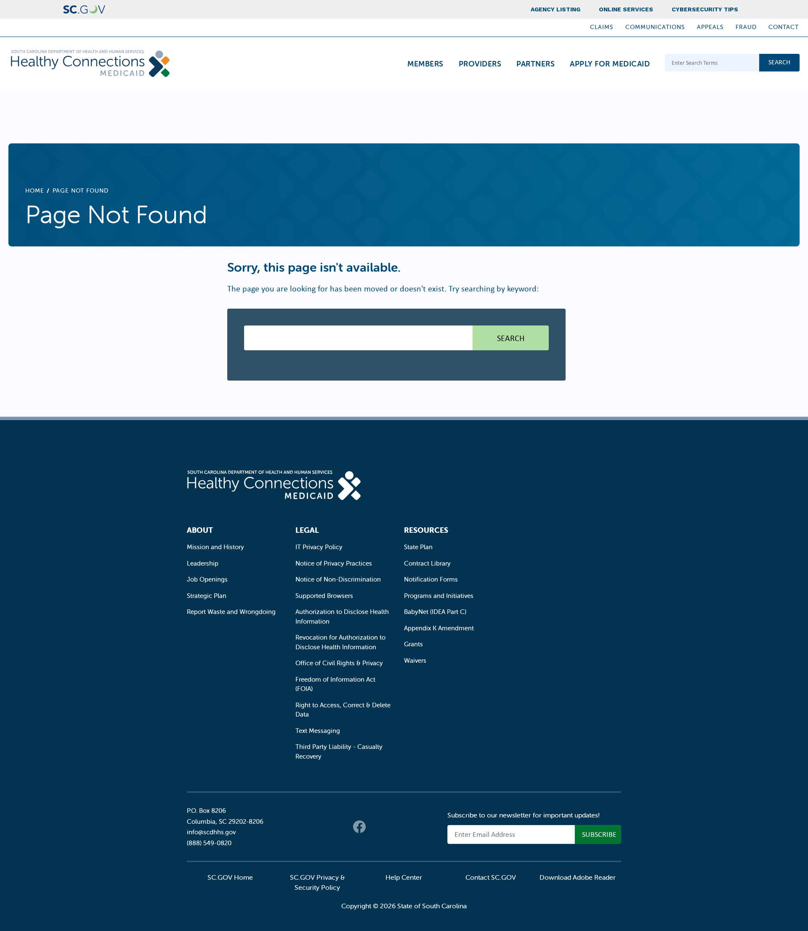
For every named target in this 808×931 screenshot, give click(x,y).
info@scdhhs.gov (211, 832)
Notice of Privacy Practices (333, 563)
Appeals (710, 27)
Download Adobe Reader (578, 877)
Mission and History (215, 547)
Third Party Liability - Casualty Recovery (339, 751)
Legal (307, 530)
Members (425, 64)
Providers (480, 64)
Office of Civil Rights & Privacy (339, 663)
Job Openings (207, 579)
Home (34, 190)
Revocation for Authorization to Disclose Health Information (340, 642)
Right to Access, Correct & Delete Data (343, 710)
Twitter (376, 826)
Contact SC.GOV (490, 877)
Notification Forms (431, 579)
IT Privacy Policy (319, 547)
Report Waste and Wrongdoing (231, 612)
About (200, 530)
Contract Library (427, 563)
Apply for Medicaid (610, 64)
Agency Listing (555, 9)
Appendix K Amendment (439, 628)
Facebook (359, 826)
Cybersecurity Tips (705, 9)
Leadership (202, 563)
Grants (413, 644)
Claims (602, 27)
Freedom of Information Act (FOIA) (335, 684)
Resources (426, 530)
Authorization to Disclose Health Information (342, 616)
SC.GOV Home (230, 877)
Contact (783, 27)
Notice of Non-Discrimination (338, 579)
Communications (655, 27)
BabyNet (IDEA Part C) (435, 612)
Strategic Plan (206, 596)
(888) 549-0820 (209, 843)
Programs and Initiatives (438, 596)
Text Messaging (317, 731)
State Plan (418, 547)
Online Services (626, 9)
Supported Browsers (324, 596)
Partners (535, 64)
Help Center (403, 877)
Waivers (415, 660)
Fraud (746, 27)
